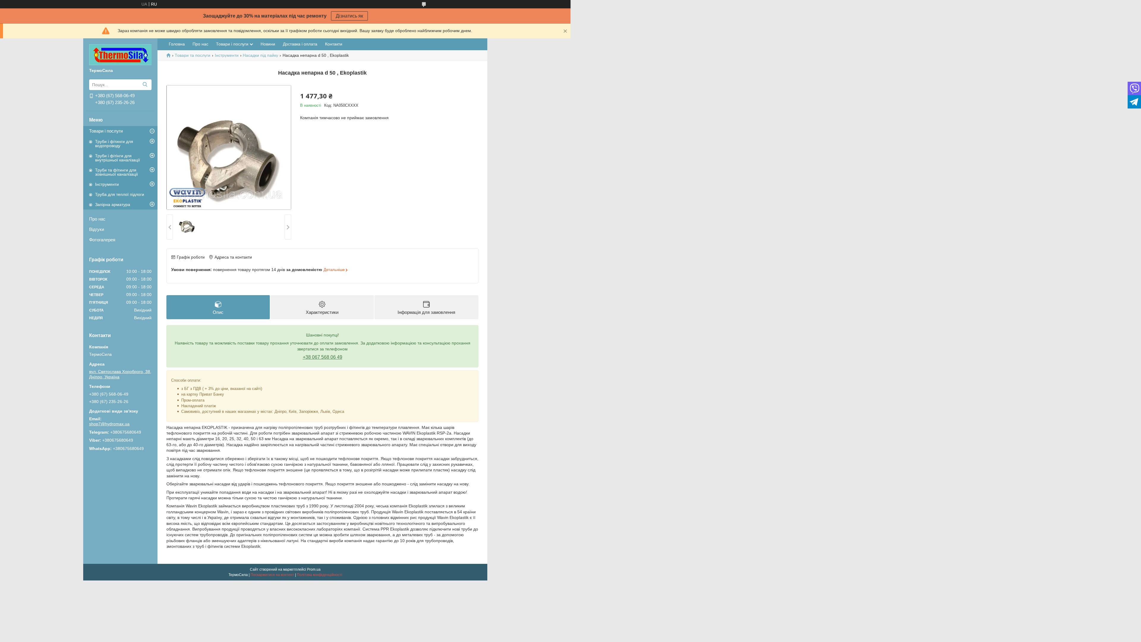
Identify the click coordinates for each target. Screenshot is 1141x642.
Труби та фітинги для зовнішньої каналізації (116, 172)
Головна (177, 44)
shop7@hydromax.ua (109, 423)
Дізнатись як (349, 15)
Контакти (333, 44)
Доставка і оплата (300, 44)
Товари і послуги (106, 130)
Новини (268, 44)
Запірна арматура (112, 204)
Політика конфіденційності (319, 575)
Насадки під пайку (260, 55)
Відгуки (96, 229)
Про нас (97, 218)
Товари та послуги (192, 55)
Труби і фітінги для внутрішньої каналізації (117, 157)
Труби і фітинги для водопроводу (114, 143)
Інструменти (107, 184)
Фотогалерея (102, 239)
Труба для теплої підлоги (119, 194)
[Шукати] (145, 84)
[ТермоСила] (120, 54)
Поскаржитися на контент (272, 575)
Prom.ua (314, 569)
